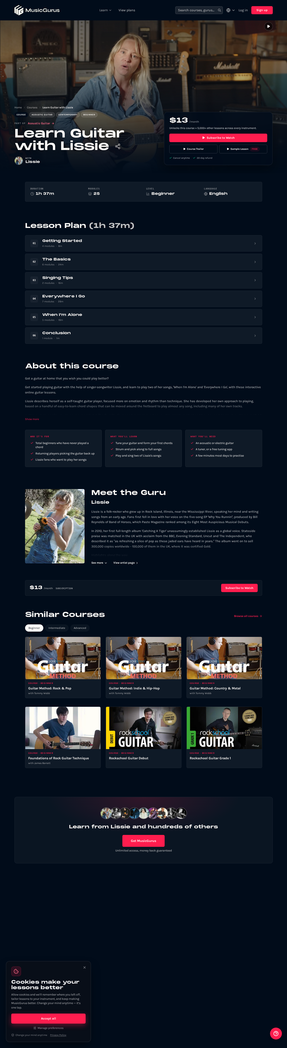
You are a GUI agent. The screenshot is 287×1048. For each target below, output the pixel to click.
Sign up (262, 10)
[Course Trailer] (268, 26)
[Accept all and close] (84, 967)
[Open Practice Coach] (276, 1034)
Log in (243, 10)
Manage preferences (51, 1028)
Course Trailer (195, 148)
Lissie (32, 162)
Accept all (48, 1018)
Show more (32, 419)
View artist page (124, 562)
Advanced (80, 627)
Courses (32, 107)
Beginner (34, 627)
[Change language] (230, 10)
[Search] (219, 10)
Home (18, 107)
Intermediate (56, 627)
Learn (103, 10)
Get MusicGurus (143, 841)
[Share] (118, 146)
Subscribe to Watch (221, 138)
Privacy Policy (58, 1035)
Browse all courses (246, 616)
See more (97, 562)
